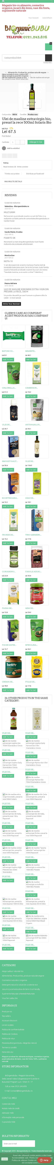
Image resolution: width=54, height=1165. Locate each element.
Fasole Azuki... (33, 571)
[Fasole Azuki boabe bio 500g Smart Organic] (37, 557)
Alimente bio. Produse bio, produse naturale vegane (23, 976)
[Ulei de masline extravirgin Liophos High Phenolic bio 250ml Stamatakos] (13, 868)
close (4, 1159)
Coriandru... (8, 571)
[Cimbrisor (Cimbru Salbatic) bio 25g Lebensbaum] (37, 373)
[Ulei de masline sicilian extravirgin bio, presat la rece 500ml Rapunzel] (13, 850)
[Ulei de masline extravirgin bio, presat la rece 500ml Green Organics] (13, 719)
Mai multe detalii (13, 181)
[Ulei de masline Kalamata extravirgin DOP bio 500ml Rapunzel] (37, 937)
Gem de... (29, 608)
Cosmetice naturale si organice (14, 980)
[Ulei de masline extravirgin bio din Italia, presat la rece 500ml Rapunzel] (37, 814)
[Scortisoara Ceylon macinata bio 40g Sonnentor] (13, 483)
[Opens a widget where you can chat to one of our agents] (44, 1160)
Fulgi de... (30, 682)
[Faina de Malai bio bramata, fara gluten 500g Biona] (13, 593)
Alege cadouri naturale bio (12, 971)
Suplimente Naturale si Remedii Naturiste (18, 994)
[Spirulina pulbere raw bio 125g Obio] (37, 630)
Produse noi (7, 1012)
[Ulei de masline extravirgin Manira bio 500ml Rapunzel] (13, 937)
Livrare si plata (8, 1025)
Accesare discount (9, 1021)
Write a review (22, 167)
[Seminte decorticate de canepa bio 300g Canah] (37, 336)
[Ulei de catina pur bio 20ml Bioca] (13, 410)
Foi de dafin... (9, 645)
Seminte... (30, 351)
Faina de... (7, 608)
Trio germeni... (33, 535)
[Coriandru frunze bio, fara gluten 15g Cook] (13, 557)
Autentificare (47, 18)
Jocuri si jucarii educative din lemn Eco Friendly (21, 989)
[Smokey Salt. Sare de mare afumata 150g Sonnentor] (13, 446)
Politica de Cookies (10, 1034)
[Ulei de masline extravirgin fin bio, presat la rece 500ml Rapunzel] (37, 833)
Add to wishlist (13, 148)
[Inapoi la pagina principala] (3, 72)
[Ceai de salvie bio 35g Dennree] (37, 483)
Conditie (23, 114)
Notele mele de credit (10, 1108)
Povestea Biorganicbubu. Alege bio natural (19, 1043)
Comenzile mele (8, 1104)
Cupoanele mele (8, 1122)
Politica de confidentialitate (13, 1029)
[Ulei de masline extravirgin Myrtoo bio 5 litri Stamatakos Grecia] (37, 762)
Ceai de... (29, 498)
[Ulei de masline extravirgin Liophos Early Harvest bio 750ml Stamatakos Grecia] (13, 763)
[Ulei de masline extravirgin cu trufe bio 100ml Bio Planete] (37, 884)
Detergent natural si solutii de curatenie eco (20, 985)
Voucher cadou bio (10, 998)
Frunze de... (8, 535)
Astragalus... (33, 425)
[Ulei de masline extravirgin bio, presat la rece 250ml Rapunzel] (13, 833)
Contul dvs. (48, 62)
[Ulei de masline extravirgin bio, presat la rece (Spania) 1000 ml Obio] (13, 901)
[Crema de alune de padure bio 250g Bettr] (13, 667)
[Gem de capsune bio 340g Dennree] (37, 593)
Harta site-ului (7, 1052)
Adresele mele (8, 1113)
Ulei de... (6, 425)
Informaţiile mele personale (13, 1117)
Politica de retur (8, 1038)
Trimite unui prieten (12, 174)
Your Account (33, 18)
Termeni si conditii (9, 1047)
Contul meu (9, 1098)
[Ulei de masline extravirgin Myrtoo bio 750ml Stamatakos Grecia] (37, 779)
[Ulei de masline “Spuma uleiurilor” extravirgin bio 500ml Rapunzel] (37, 850)
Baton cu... (8, 351)
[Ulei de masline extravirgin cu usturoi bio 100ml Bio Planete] (37, 867)
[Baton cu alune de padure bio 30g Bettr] (13, 336)
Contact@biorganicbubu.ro (21, 1091)
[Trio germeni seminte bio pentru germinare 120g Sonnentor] (37, 520)
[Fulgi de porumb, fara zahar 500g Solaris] (37, 667)
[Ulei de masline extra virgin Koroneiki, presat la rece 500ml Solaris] (13, 796)
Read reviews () (9, 167)
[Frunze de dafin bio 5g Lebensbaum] (13, 520)
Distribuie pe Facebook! (35, 174)
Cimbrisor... (31, 388)
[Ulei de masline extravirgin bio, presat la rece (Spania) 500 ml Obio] (13, 918)
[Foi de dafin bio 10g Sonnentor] (13, 630)
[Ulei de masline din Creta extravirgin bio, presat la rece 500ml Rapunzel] (37, 796)
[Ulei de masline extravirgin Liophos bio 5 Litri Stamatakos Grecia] (37, 719)
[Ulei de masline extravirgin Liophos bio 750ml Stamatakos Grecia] (37, 446)
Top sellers (6, 1016)
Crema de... (8, 682)
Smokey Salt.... (10, 461)
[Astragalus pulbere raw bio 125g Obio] (37, 410)
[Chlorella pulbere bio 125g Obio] (13, 373)
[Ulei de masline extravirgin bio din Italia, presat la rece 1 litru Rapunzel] (13, 814)
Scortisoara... (10, 498)
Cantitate (5, 142)
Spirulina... (31, 645)
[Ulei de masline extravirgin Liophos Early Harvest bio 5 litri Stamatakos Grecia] (37, 744)
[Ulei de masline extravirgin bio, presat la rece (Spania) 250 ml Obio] (37, 901)
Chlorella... (9, 388)
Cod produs (6, 114)
